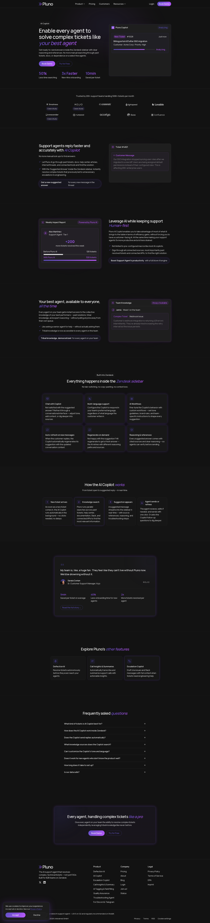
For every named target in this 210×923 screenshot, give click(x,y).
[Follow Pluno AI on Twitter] (40, 882)
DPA (149, 880)
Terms (146, 918)
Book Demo (164, 4)
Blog (123, 880)
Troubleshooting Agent (103, 897)
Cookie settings (164, 918)
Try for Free (64, 63)
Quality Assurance (101, 893)
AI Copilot (97, 875)
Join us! (124, 889)
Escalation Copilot (101, 880)
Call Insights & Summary (103, 884)
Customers (104, 4)
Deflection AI (99, 871)
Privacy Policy (154, 871)
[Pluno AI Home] (46, 4)
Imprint (151, 884)
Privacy (137, 918)
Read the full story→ (71, 607)
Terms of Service (155, 875)
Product (79, 4)
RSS (153, 918)
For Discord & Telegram (103, 902)
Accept (15, 915)
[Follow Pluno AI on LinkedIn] (44, 882)
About (123, 875)
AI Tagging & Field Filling (103, 889)
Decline (36, 915)
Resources (119, 4)
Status (124, 893)
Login (151, 4)
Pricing (92, 4)
